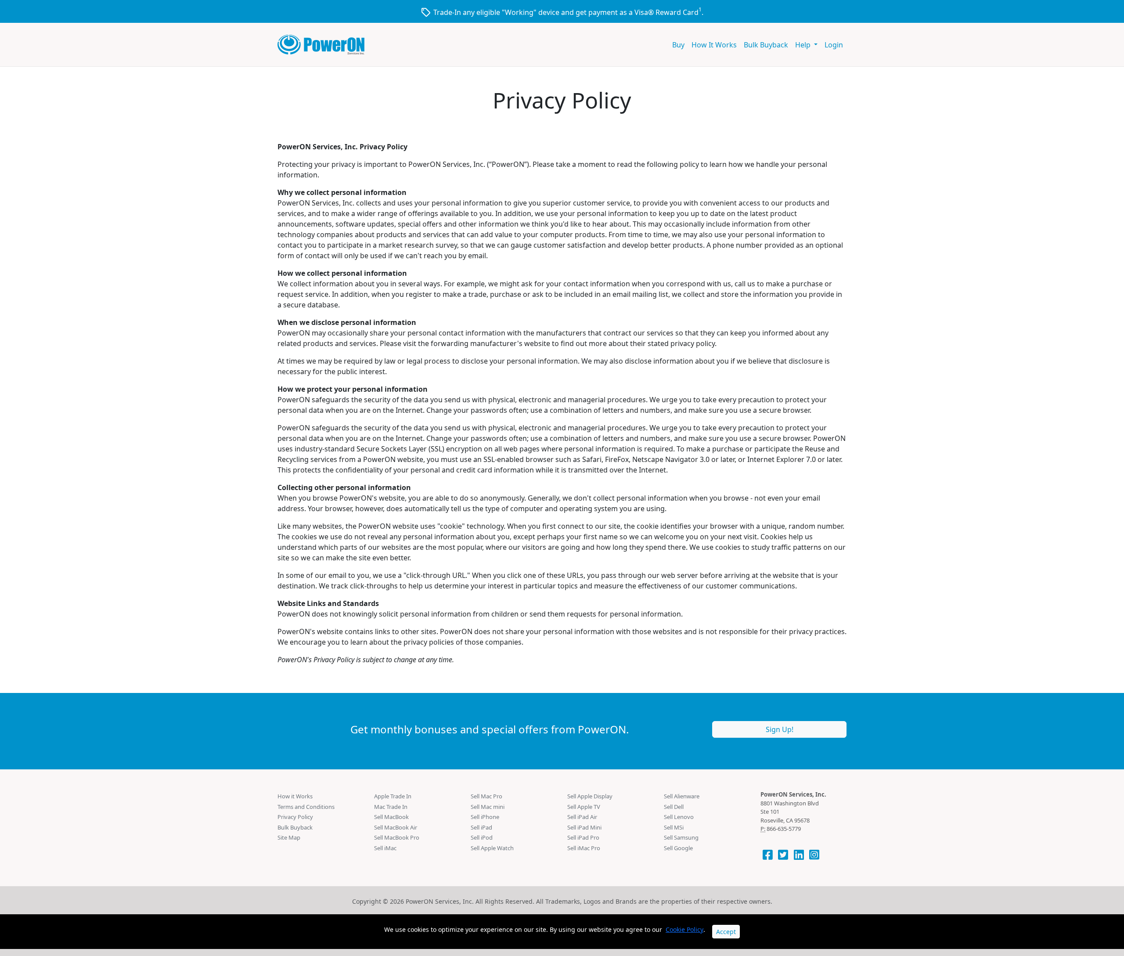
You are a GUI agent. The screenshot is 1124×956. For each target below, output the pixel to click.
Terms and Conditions (306, 807)
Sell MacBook (391, 817)
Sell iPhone (485, 817)
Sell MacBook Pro (396, 837)
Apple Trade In (392, 796)
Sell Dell (674, 807)
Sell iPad (481, 827)
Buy (678, 45)
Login (834, 45)
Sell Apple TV (583, 807)
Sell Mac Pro (486, 796)
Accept (726, 931)
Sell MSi (674, 827)
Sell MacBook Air (395, 827)
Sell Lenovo (679, 817)
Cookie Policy (684, 929)
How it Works (295, 796)
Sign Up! (779, 729)
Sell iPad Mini (584, 827)
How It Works (714, 45)
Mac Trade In (390, 807)
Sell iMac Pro (583, 848)
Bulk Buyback (766, 45)
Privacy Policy (295, 817)
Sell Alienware (681, 796)
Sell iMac (385, 848)
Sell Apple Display (589, 796)
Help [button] (803, 45)
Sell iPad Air (582, 817)
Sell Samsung (681, 837)
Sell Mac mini (487, 807)
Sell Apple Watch (492, 848)
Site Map (288, 837)
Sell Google (678, 848)
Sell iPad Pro (583, 837)
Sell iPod (482, 837)
